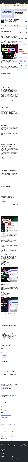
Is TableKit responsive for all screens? (6, 415)
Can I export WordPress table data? (5, 426)
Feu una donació (23, 445)
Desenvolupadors (16, 445)
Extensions (9, 445)
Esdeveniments (23, 444)
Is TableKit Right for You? (4, 417)
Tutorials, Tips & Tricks (8, 396)
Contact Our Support (4, 355)
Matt (2, 450)
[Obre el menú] (27, 1)
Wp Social (2, 384)
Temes (8, 444)
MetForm (2, 374)
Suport (26, 25)
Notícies (2, 444)
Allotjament (2, 445)
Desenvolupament (16, 25)
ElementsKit (2, 371)
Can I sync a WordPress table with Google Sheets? (8, 422)
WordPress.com (3, 449)
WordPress (6, 364)
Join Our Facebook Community (6, 357)
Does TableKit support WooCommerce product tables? (8, 424)
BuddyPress (3, 453)
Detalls (2, 25)
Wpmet (3, 395)
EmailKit (2, 381)
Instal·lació (11, 25)
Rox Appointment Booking (4, 387)
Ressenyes (6, 25)
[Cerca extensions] (8, 8)
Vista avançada (21, 46)
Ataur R (12, 436)
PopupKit (2, 392)
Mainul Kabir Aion (4, 438)
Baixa (26, 21)
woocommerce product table (25, 44)
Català (3, 456)
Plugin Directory (3, 3)
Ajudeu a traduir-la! (20, 5)
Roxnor (3, 436)
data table (26, 41)
